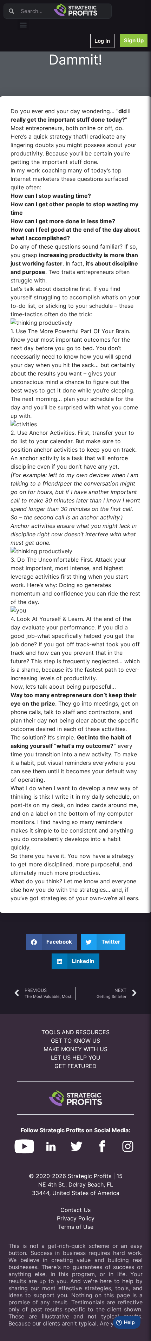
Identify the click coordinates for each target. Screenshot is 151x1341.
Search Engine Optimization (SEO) (55, 127)
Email (27, 90)
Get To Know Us (75, 1040)
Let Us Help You (75, 1057)
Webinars (31, 63)
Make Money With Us (75, 1049)
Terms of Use (75, 1226)
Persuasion (33, 53)
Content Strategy (39, 72)
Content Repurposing (43, 99)
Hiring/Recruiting (38, 163)
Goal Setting (34, 136)
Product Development (43, 81)
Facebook (32, 118)
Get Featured (75, 1065)
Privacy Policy (75, 1218)
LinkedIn (30, 173)
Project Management (43, 108)
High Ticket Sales (39, 145)
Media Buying (36, 154)
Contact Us (75, 1209)
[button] (23, 24)
